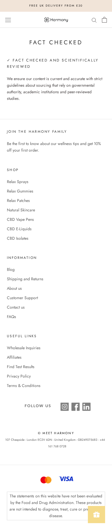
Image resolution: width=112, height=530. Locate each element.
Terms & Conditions (23, 385)
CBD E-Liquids (19, 229)
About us (14, 288)
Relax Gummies (20, 191)
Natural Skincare (21, 210)
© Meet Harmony (56, 433)
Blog (11, 269)
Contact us (16, 307)
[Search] (94, 19)
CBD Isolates (17, 238)
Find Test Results (20, 367)
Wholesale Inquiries (23, 348)
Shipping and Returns (25, 279)
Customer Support (22, 298)
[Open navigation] (8, 19)
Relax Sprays (17, 181)
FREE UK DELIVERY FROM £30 (56, 5)
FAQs (11, 316)
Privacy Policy (19, 376)
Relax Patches (18, 200)
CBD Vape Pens (20, 219)
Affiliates (14, 357)
